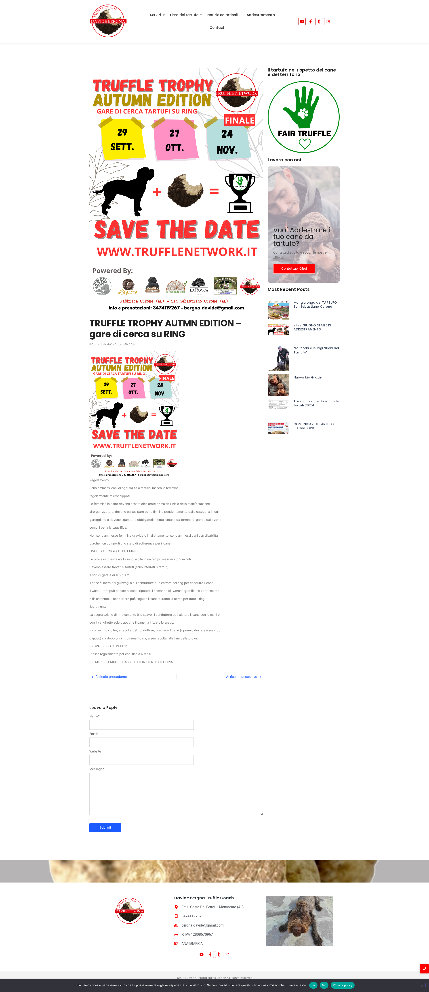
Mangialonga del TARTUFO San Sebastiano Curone (315, 305)
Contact (217, 27)
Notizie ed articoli (222, 15)
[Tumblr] (319, 21)
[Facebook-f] (310, 21)
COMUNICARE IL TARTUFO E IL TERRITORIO (315, 426)
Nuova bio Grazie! (308, 377)
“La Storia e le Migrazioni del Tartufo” (316, 350)
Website (95, 751)
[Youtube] (301, 21)
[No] (422, 985)
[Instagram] (227, 954)
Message (96, 769)
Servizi (155, 15)
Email (94, 733)
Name (94, 716)
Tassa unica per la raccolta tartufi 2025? (316, 403)
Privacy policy (343, 985)
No (324, 985)
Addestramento (261, 15)
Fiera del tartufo (184, 15)
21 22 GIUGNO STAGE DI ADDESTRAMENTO (312, 327)
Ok (313, 985)
